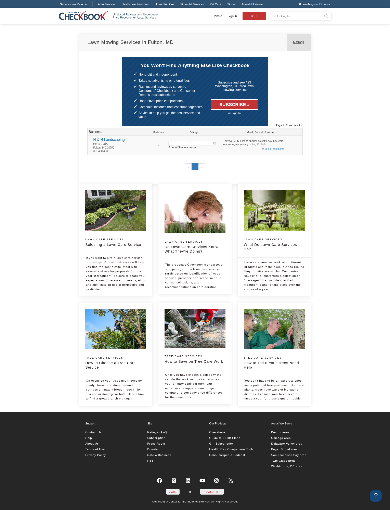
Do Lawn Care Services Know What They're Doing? (191, 246)
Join (254, 16)
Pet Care (215, 4)
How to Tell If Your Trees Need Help (271, 362)
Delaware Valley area (286, 443)
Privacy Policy (95, 455)
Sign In (232, 16)
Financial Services (192, 4)
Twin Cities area (283, 460)
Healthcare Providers (135, 4)
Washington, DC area (286, 466)
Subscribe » (234, 104)
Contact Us (93, 432)
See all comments (274, 149)
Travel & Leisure (252, 4)
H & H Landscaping (109, 140)
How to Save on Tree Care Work (194, 359)
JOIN (173, 491)
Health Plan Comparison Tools (231, 449)
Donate (217, 16)
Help (88, 437)
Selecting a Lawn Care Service (113, 242)
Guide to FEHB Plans (224, 437)
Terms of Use (95, 449)
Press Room (156, 443)
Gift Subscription (221, 443)
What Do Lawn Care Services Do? (270, 244)
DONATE (212, 491)
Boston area (280, 432)
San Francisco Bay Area (289, 455)
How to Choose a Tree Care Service (110, 362)
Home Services (164, 4)
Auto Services (107, 4)
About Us (92, 443)
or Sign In (234, 113)
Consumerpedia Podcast (227, 455)
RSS (150, 460)
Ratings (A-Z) (157, 432)
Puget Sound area (284, 449)
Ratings (298, 42)
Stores (231, 4)
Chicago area (281, 437)
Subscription (156, 437)
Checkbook (217, 432)
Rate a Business (159, 455)
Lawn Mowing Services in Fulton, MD (130, 42)
